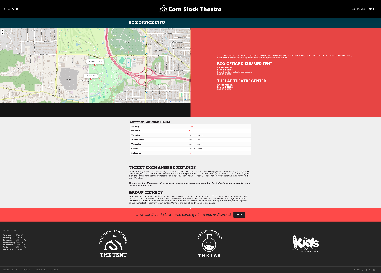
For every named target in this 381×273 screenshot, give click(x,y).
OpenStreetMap (180, 102)
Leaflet (172, 102)
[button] (373, 9)
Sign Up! (239, 215)
